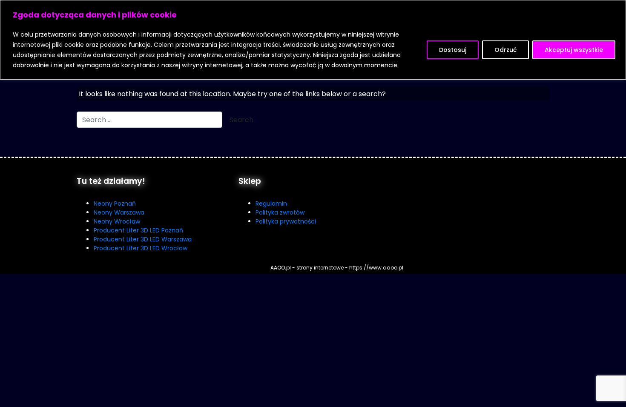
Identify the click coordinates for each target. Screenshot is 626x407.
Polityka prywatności (286, 221)
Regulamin (271, 203)
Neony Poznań (115, 203)
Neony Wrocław (117, 221)
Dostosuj (452, 50)
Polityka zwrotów (280, 212)
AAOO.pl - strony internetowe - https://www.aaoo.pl (336, 267)
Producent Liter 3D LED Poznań (138, 230)
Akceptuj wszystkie (574, 50)
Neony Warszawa (119, 212)
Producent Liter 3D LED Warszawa (143, 239)
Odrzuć (505, 50)
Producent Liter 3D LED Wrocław (140, 248)
